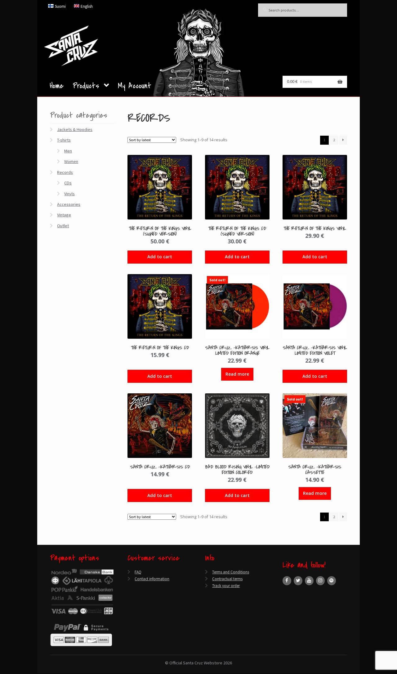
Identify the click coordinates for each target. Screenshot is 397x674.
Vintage (64, 215)
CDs (68, 183)
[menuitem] (57, 6)
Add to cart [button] (159, 257)
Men (68, 151)
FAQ (138, 572)
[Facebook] (287, 580)
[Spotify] (331, 580)
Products (86, 86)
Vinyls (69, 194)
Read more (237, 374)
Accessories (68, 204)
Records (65, 172)
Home (57, 87)
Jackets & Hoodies (74, 129)
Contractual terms (227, 578)
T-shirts (64, 140)
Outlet (63, 225)
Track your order (226, 585)
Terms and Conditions (230, 572)
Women (71, 161)
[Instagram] (320, 580)
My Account (134, 87)
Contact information (152, 578)
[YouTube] (309, 580)
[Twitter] (298, 580)
